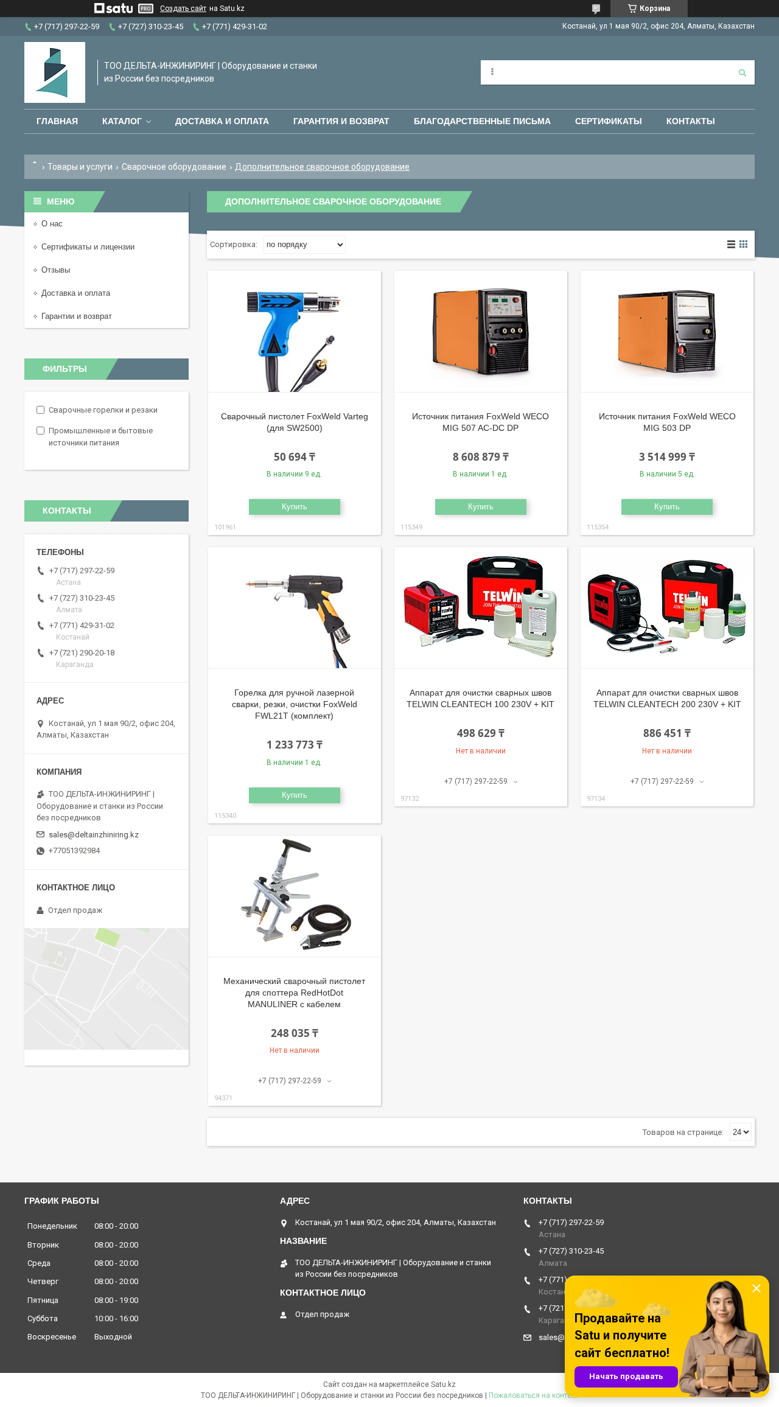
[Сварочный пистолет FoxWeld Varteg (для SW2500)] (294, 332)
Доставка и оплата (222, 121)
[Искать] (742, 72)
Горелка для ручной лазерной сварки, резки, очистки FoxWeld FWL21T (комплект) (294, 704)
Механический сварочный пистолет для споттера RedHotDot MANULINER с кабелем (294, 992)
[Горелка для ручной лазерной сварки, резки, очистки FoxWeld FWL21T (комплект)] (294, 608)
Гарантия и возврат (341, 121)
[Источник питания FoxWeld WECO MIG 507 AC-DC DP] (480, 332)
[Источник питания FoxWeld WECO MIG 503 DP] (667, 332)
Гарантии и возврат (76, 316)
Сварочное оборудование (174, 167)
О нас (52, 223)
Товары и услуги (80, 167)
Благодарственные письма (482, 121)
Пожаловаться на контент (534, 1395)
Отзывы (55, 269)
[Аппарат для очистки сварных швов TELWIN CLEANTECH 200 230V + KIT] (667, 608)
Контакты (690, 121)
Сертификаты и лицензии (87, 246)
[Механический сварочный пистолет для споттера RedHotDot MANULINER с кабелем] (294, 896)
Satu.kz (443, 1384)
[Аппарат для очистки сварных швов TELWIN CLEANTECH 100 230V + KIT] (480, 608)
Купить (294, 506)
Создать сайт (183, 8)
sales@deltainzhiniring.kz (94, 834)
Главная (57, 121)
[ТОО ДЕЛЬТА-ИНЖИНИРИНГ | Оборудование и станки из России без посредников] (54, 72)
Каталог (122, 121)
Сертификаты (608, 121)
